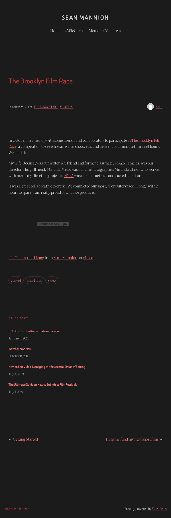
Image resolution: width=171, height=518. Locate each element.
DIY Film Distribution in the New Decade (33, 331)
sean (159, 106)
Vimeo (88, 257)
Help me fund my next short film (132, 439)
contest (16, 280)
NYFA (68, 175)
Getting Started (25, 439)
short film (34, 280)
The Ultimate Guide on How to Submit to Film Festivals (42, 385)
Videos (66, 106)
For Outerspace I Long (26, 257)
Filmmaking (46, 106)
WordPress (159, 508)
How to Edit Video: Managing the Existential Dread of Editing (46, 367)
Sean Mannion (85, 17)
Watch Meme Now (19, 349)
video (52, 280)
